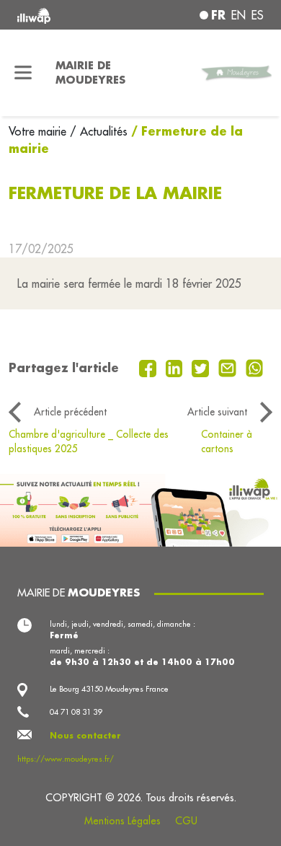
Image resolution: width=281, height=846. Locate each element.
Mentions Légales (122, 820)
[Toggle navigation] (23, 72)
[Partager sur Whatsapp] (255, 367)
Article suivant (217, 411)
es (257, 15)
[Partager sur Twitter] (202, 367)
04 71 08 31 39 (76, 712)
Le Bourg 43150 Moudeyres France (109, 689)
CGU (186, 820)
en (238, 15)
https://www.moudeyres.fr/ (65, 759)
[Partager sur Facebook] (149, 367)
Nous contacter (85, 736)
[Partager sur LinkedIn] (176, 367)
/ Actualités (99, 131)
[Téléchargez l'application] (140, 509)
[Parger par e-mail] (229, 367)
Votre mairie (39, 131)
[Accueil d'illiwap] (64, 15)
